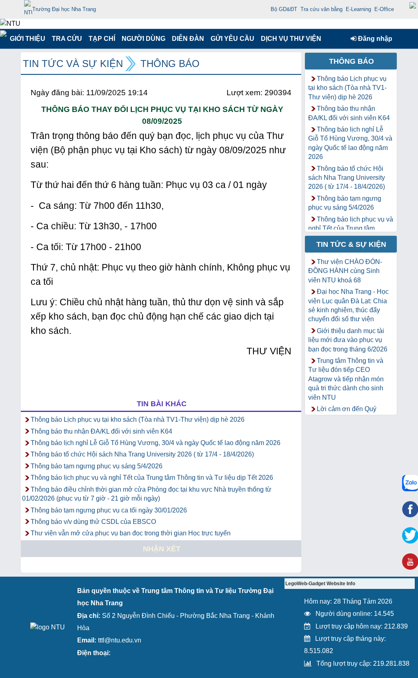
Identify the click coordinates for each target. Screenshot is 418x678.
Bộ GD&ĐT (284, 9)
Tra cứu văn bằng (321, 9)
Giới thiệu (27, 38)
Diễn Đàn (188, 38)
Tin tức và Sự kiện (73, 63)
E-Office (384, 9)
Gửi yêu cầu (232, 38)
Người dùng (143, 38)
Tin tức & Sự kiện (351, 244)
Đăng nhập (374, 38)
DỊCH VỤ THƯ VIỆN (289, 38)
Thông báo (170, 63)
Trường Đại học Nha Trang (64, 9)
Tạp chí (102, 38)
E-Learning (358, 9)
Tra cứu (67, 38)
